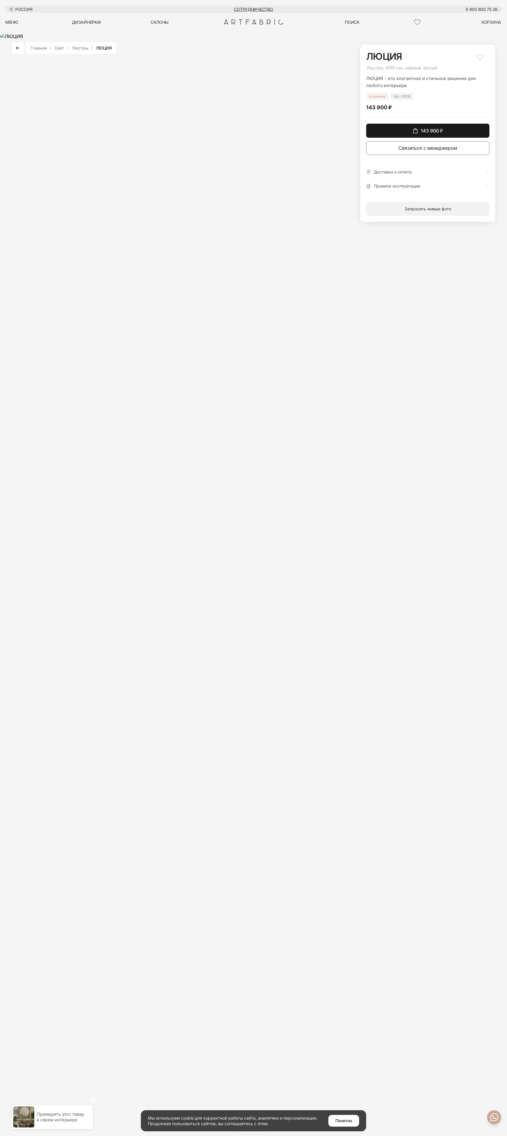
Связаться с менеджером (427, 148)
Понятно (343, 1120)
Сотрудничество (253, 9)
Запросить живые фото (428, 208)
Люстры (80, 47)
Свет (59, 47)
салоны (159, 22)
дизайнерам (86, 22)
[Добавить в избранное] (480, 60)
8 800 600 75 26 (482, 9)
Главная (39, 47)
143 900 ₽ (432, 131)
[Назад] (17, 48)
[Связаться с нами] (494, 1117)
